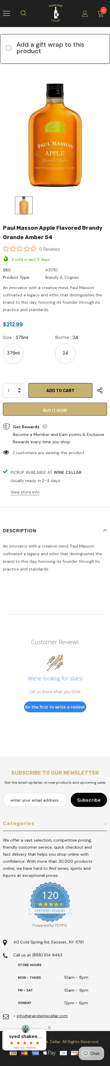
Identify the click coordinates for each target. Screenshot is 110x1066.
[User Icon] (85, 14)
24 (65, 353)
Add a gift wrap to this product (50, 47)
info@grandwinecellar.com (42, 1015)
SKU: (7, 270)
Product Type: (16, 277)
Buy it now (55, 410)
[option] (55, 135)
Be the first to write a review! (55, 707)
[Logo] (56, 13)
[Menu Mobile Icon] (6, 13)
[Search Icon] (29, 13)
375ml (13, 353)
